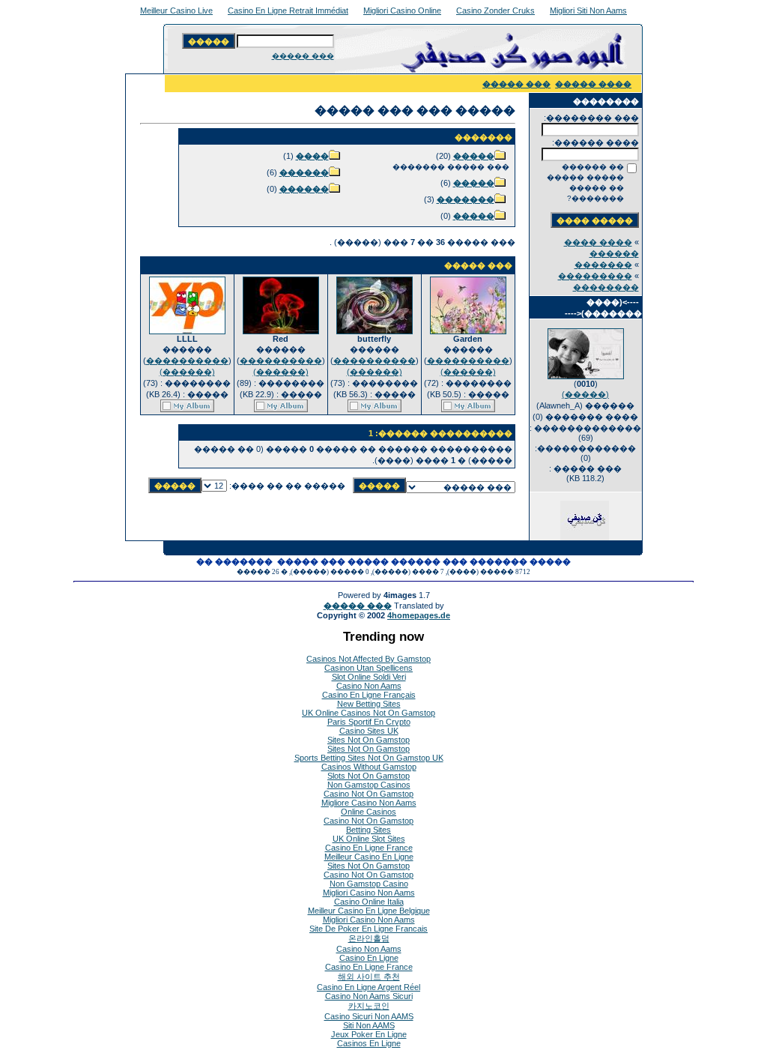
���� (312, 155)
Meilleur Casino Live (176, 10)
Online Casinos (368, 811)
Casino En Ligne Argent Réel (368, 987)
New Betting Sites (369, 703)
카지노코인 (368, 1005)
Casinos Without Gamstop (368, 766)
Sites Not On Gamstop (368, 739)
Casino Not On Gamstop (368, 793)
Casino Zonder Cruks (495, 10)
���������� (468, 360)
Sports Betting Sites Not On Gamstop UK (368, 757)
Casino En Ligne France (369, 847)
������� (603, 264)
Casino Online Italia (369, 901)
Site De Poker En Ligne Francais (368, 928)
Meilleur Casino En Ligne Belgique (369, 910)
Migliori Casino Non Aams (369, 892)
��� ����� (303, 56)
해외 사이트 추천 (369, 976)
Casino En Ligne (368, 957)
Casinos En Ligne (369, 1043)
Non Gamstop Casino (369, 883)
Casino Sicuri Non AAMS (368, 1016)
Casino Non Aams (368, 685)
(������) (468, 371)
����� (473, 155)
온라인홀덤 (368, 938)
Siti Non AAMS (369, 1025)
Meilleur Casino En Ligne (368, 856)
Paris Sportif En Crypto (368, 721)
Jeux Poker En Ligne (369, 1034)
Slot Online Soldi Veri (369, 676)
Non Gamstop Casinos (368, 784)
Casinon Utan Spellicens (368, 667)
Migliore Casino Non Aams (368, 802)
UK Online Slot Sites (369, 838)
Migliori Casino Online (402, 10)
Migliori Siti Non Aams (588, 10)
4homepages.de (418, 615)
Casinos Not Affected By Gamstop (368, 658)
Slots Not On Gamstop (368, 775)
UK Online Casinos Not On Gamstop (368, 712)
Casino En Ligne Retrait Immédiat (288, 10)
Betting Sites (368, 829)
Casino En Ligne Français (369, 694)
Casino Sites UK (368, 730)
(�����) (585, 394)
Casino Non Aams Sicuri (369, 996)
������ (304, 172)
